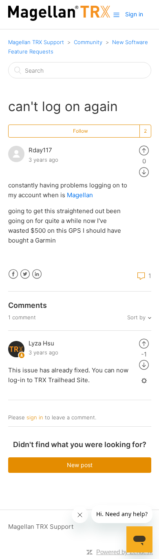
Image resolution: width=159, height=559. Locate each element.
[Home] (59, 18)
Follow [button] (80, 131)
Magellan (81, 195)
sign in (34, 417)
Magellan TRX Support (36, 42)
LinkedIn (37, 274)
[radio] (144, 150)
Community (88, 42)
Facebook (13, 274)
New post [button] (80, 464)
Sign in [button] (134, 14)
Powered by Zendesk (124, 551)
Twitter (25, 274)
